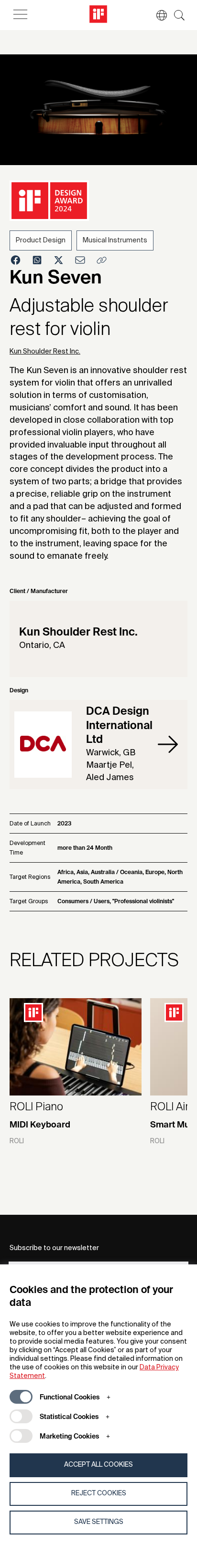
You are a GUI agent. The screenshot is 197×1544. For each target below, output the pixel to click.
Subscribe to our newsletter (54, 1248)
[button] (157, 15)
